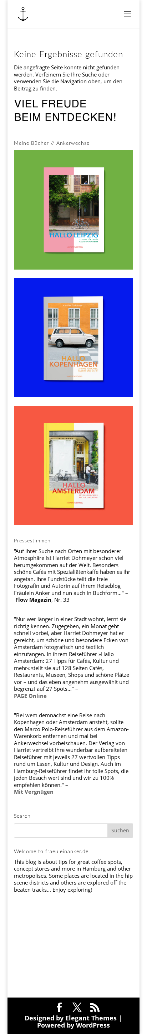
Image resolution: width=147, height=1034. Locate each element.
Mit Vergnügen (34, 791)
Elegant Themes (91, 1018)
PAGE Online (30, 695)
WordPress (93, 1025)
